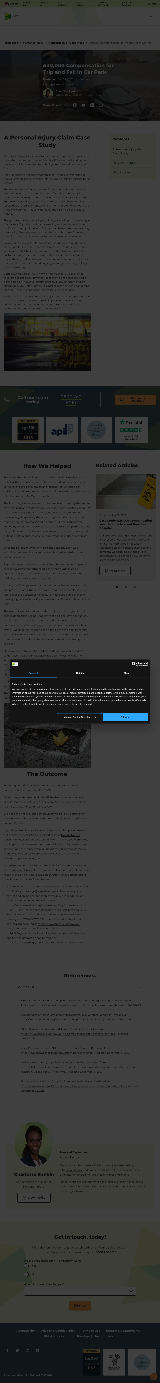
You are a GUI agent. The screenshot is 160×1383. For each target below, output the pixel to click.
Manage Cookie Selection (78, 717)
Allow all (125, 717)
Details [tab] (80, 673)
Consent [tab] (33, 673)
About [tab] (126, 673)
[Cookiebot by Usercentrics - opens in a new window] (134, 664)
